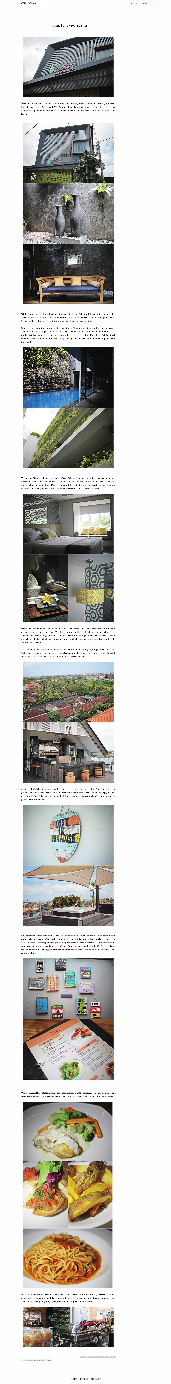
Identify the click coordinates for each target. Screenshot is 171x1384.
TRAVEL (49, 1360)
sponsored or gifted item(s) (33, 1360)
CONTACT (96, 1379)
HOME (74, 1379)
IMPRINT (84, 1379)
